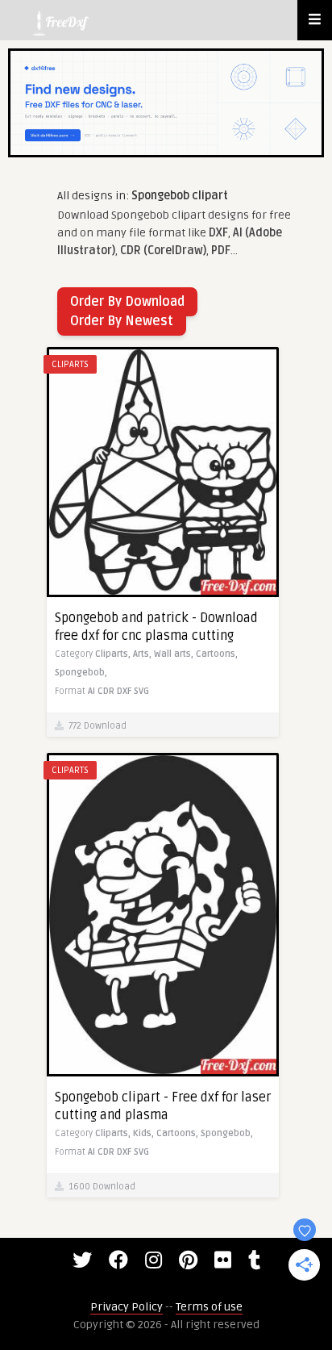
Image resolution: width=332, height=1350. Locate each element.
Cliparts (70, 364)
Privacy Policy (126, 1307)
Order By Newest (121, 321)
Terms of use (209, 1307)
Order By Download (127, 302)
